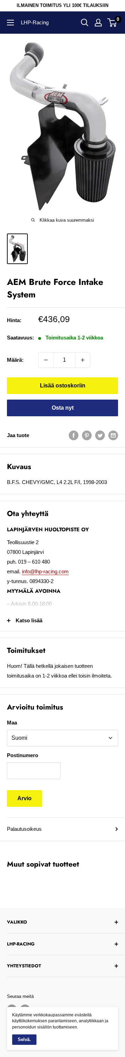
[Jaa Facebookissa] (73, 435)
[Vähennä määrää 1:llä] (46, 360)
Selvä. (24, 1039)
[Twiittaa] (100, 435)
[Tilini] (98, 22)
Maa (12, 723)
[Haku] (85, 22)
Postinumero (22, 755)
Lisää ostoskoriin (62, 385)
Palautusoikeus (24, 829)
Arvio (24, 798)
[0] (112, 22)
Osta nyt (63, 408)
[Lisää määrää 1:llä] (82, 360)
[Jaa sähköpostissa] (113, 435)
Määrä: (15, 360)
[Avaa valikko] (10, 22)
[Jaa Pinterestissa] (87, 435)
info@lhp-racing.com (45, 571)
